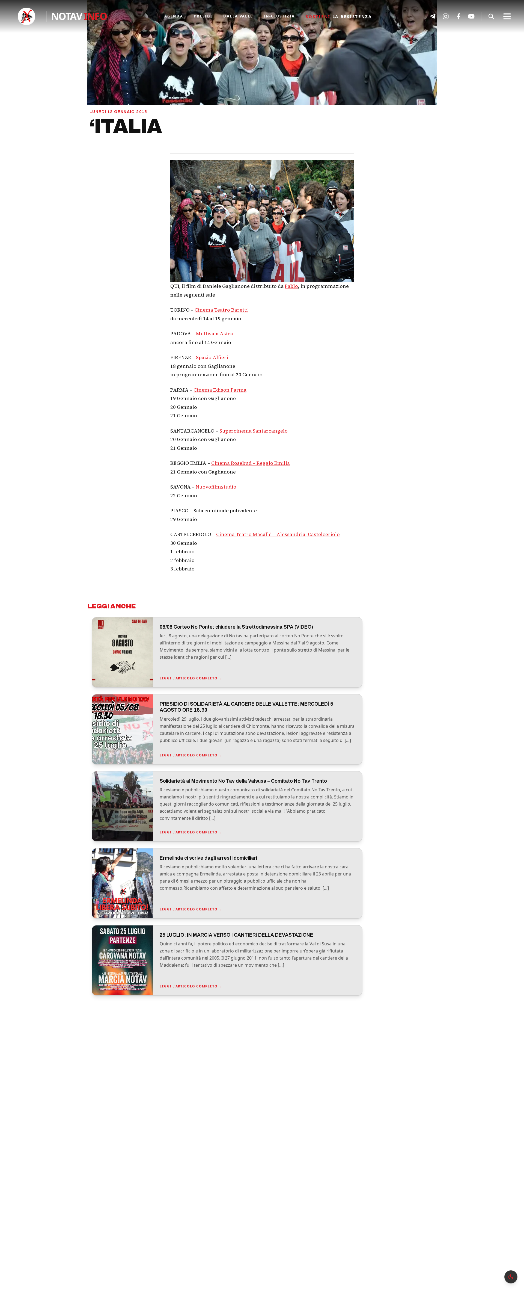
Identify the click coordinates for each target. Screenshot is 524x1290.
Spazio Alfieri (212, 357)
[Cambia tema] (510, 1276)
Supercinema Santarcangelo (253, 430)
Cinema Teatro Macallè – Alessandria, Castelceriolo (278, 534)
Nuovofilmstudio (216, 486)
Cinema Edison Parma (219, 389)
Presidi (203, 16)
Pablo (291, 286)
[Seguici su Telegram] (432, 16)
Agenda (173, 16)
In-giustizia (279, 16)
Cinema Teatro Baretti (221, 309)
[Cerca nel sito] (491, 16)
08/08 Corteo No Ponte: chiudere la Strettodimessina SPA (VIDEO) (236, 627)
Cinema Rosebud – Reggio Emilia (250, 463)
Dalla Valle (238, 16)
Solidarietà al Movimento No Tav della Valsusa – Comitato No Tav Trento (243, 781)
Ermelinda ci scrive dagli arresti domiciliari (208, 858)
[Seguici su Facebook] (458, 16)
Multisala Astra (214, 333)
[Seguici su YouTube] (471, 16)
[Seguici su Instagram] (445, 16)
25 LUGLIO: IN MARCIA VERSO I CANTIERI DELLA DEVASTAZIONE (236, 935)
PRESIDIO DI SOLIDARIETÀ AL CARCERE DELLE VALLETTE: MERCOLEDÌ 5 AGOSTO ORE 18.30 (246, 707)
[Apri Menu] (507, 16)
